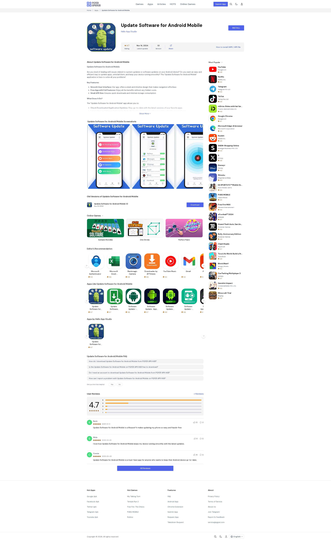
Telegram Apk (92, 512)
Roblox (130, 517)
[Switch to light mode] (236, 4)
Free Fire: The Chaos (135, 507)
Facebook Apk (93, 501)
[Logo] (94, 4)
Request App (173, 517)
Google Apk (92, 496)
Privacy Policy (214, 496)
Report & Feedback (216, 517)
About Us (212, 507)
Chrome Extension (175, 507)
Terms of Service (215, 501)
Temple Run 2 (133, 501)
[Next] (198, 156)
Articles (161, 4)
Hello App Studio (129, 31)
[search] (231, 4)
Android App (173, 501)
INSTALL (236, 28)
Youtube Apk (92, 517)
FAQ (169, 496)
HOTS (173, 4)
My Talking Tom (133, 496)
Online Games (187, 4)
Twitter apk (91, 507)
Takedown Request (176, 522)
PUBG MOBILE (133, 512)
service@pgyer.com (216, 522)
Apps (150, 4)
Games (139, 4)
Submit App (221, 4)
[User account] (241, 4)
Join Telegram (214, 512)
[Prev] (91, 156)
